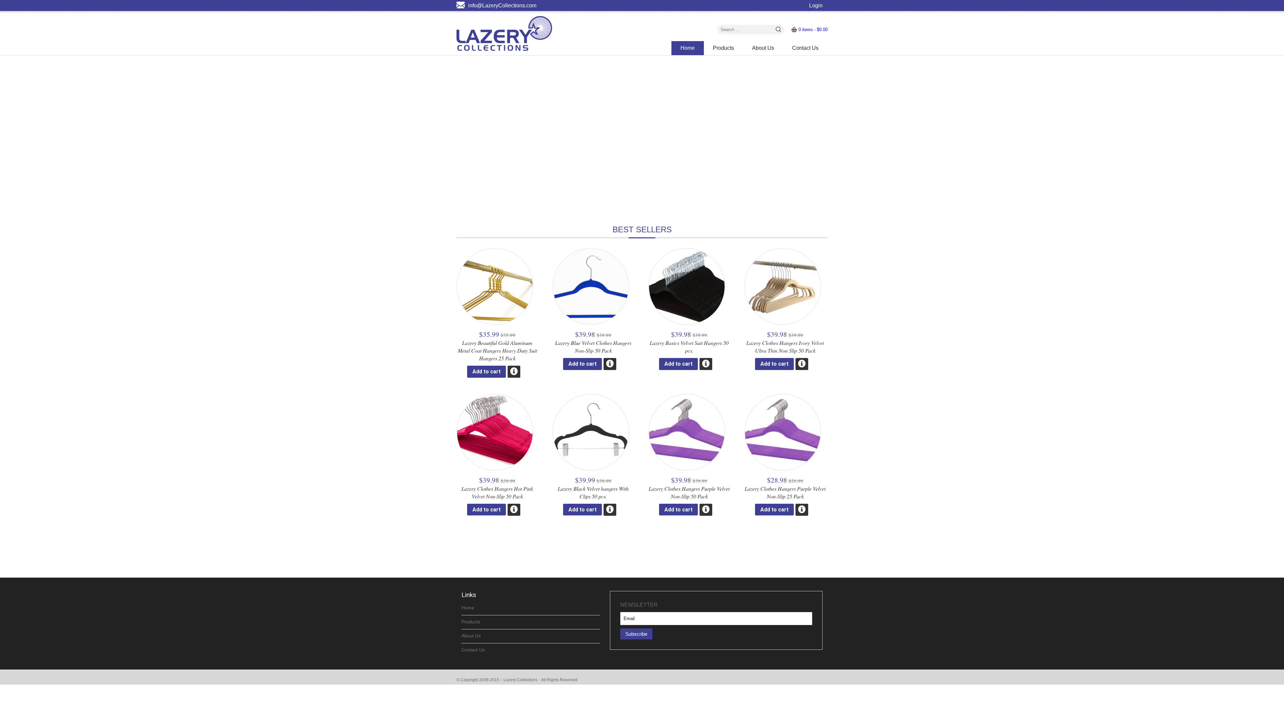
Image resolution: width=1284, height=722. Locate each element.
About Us (763, 48)
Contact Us (805, 48)
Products (723, 48)
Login (816, 5)
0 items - (813, 29)
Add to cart (486, 371)
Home (687, 48)
